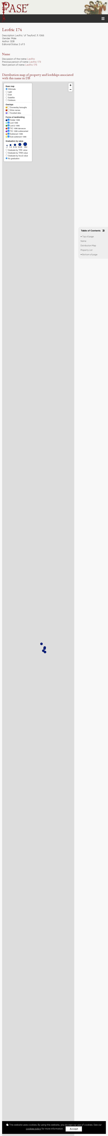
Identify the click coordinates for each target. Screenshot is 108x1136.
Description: (8, 35)
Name (83, 241)
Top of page (88, 236)
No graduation (13, 158)
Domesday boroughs (18, 107)
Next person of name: (13, 64)
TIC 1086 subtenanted (18, 131)
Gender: (6, 38)
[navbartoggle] (54, 18)
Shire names (14, 110)
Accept (74, 1128)
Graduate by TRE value (17, 150)
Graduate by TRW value (17, 152)
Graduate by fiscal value (17, 155)
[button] (43, 650)
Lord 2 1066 (14, 125)
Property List (87, 250)
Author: (6, 41)
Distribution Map (88, 245)
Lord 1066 (13, 122)
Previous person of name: (15, 61)
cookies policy (33, 1128)
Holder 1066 (14, 120)
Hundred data (15, 113)
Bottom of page (89, 254)
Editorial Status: (10, 44)
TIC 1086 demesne (17, 128)
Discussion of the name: (14, 58)
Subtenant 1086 (16, 133)
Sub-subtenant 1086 (17, 136)
